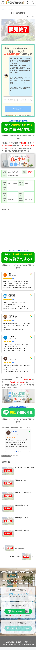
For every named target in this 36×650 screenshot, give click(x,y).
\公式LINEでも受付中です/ (17, 407)
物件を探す (15, 456)
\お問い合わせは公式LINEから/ (18, 250)
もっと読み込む (18, 378)
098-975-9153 (19, 594)
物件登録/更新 (7, 456)
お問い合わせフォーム (20, 628)
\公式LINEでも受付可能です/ (18, 121)
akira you (14, 432)
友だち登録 (17, 611)
